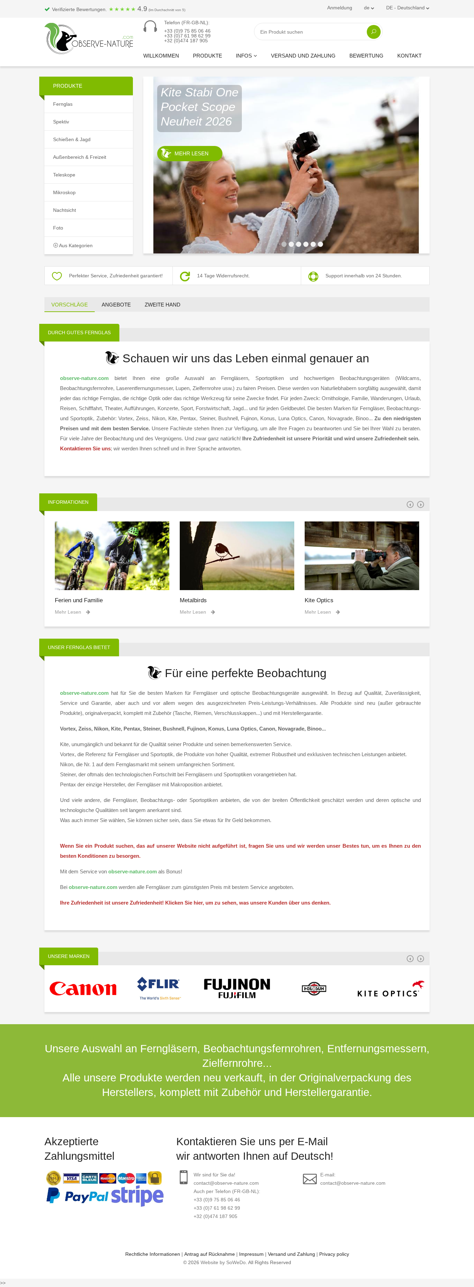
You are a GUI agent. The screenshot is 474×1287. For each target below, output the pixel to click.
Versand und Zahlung (303, 56)
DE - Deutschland (406, 7)
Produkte (207, 56)
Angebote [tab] (116, 305)
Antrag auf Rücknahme (209, 1254)
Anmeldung (339, 7)
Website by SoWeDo (223, 1262)
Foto (58, 228)
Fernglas (63, 104)
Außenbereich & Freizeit (79, 157)
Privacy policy (334, 1254)
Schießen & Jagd (72, 139)
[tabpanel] (286, 165)
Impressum (251, 1254)
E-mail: (353, 1179)
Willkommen (161, 56)
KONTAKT (409, 56)
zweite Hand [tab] (162, 305)
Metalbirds (193, 600)
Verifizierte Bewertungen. (118, 8)
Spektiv (61, 121)
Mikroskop (64, 192)
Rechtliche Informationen (152, 1254)
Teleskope (64, 175)
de (367, 7)
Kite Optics (319, 600)
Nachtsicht (64, 210)
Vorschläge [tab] (69, 305)
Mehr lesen (192, 153)
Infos (244, 56)
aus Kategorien (75, 245)
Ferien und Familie (79, 600)
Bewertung (366, 56)
